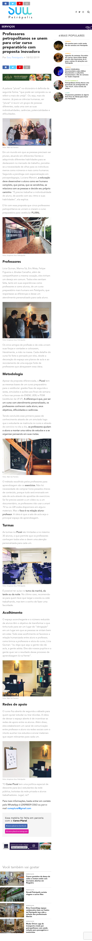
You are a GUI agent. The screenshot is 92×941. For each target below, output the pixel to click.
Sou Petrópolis (15, 58)
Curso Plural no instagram (17, 831)
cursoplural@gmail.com (19, 808)
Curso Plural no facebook (16, 826)
